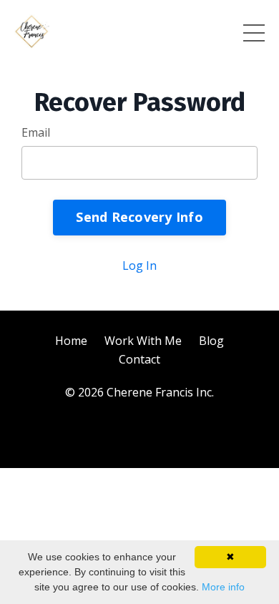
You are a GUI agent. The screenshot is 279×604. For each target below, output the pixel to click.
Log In (139, 265)
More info (223, 587)
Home (71, 341)
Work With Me (143, 341)
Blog (211, 341)
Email (35, 132)
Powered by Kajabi (140, 430)
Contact (139, 359)
